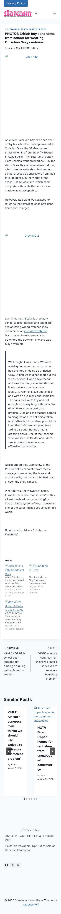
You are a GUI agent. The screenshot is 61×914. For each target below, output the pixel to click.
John (10, 48)
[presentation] (45, 714)
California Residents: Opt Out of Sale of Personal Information (30, 848)
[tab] (24, 799)
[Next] (52, 751)
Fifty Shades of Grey (34, 29)
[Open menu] (54, 13)
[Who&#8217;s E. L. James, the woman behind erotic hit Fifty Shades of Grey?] (15, 570)
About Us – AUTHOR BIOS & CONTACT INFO (30, 838)
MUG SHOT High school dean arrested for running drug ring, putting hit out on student (15, 661)
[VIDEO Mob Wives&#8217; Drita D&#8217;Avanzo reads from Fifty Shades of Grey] (15, 606)
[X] (12, 865)
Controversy (13, 29)
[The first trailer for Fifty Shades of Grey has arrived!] (39, 570)
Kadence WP (31, 904)
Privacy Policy (16, 3)
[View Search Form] (36, 13)
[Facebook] (6, 865)
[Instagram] (18, 865)
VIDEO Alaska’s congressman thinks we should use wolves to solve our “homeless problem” (46, 663)
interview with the (35, 331)
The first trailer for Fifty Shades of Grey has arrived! (38, 580)
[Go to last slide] (8, 751)
